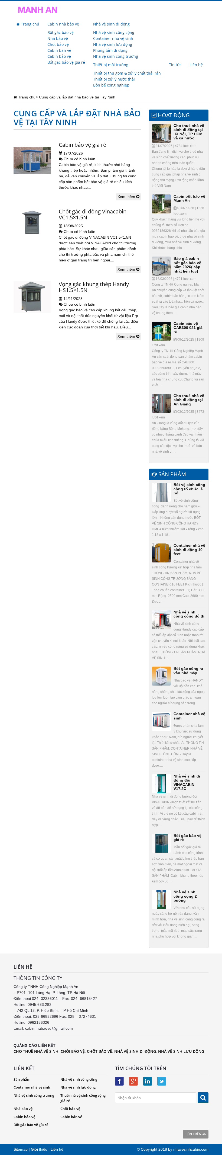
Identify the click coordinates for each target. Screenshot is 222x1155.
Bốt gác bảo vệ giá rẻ (187, 837)
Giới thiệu (39, 1149)
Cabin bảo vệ (59, 56)
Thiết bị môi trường (110, 64)
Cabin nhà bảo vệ (63, 24)
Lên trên (193, 1133)
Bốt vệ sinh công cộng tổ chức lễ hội (189, 488)
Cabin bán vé (59, 50)
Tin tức (175, 64)
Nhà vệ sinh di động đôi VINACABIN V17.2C (187, 782)
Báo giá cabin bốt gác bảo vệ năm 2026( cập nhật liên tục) (187, 264)
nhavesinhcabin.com (190, 1149)
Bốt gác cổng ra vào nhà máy (188, 670)
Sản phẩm (22, 1079)
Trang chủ (29, 24)
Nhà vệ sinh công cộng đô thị (189, 614)
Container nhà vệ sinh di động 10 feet (189, 549)
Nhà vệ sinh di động (111, 24)
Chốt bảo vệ (58, 44)
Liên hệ (196, 64)
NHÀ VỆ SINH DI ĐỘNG (135, 1051)
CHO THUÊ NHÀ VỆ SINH (36, 1051)
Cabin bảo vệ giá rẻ (82, 144)
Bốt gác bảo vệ (60, 32)
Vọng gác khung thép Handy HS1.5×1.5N (94, 287)
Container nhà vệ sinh (113, 38)
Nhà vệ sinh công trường (115, 56)
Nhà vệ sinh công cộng (113, 32)
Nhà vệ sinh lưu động (112, 44)
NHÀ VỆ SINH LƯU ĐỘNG (181, 1051)
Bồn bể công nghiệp (111, 85)
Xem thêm (126, 196)
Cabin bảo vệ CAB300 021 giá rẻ (188, 327)
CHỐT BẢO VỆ (99, 1051)
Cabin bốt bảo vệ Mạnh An (189, 198)
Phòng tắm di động (110, 50)
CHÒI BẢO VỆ (73, 1051)
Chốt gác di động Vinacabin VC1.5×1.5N (92, 214)
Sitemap (21, 1149)
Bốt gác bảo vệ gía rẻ (66, 62)
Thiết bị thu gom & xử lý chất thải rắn (127, 73)
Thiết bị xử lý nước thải (114, 79)
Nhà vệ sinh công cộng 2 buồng (185, 896)
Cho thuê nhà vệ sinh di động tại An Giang (189, 399)
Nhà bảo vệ (57, 38)
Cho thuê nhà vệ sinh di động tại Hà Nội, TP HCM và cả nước (189, 131)
